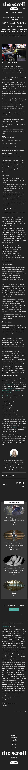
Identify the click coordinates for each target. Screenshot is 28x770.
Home (7, 12)
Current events (9, 17)
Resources (14, 740)
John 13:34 (17, 390)
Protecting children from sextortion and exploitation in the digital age (14, 520)
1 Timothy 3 (5, 396)
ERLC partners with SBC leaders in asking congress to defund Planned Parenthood (14, 570)
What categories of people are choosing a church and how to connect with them (14, 545)
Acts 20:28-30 (9, 392)
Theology (14, 739)
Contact (20, 12)
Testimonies (13, 19)
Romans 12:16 (10, 388)
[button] (3, 475)
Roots (14, 593)
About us (13, 12)
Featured (20, 17)
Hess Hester (5, 626)
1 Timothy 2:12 (9, 384)
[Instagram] (12, 747)
